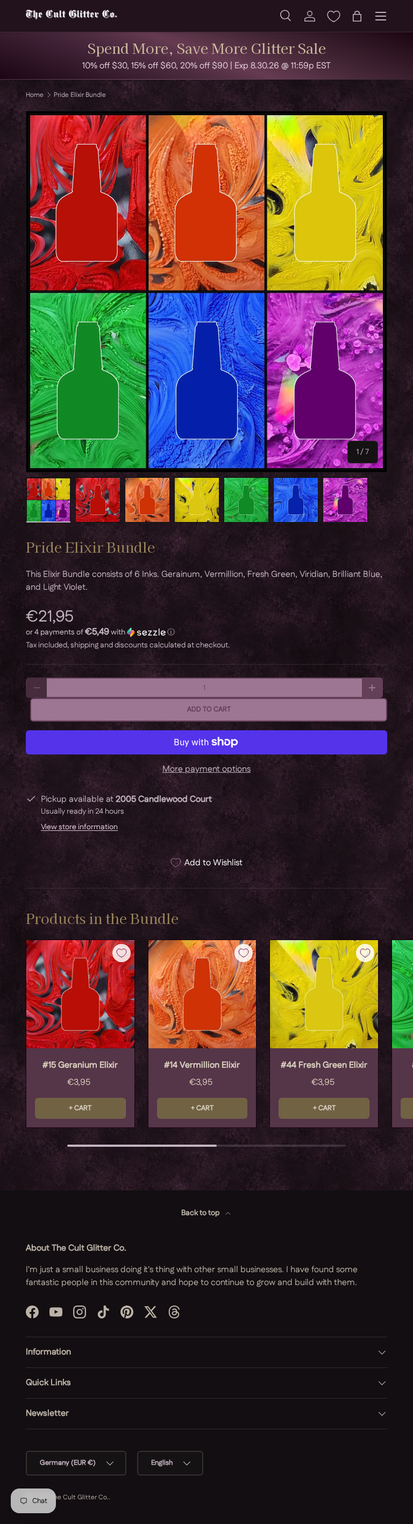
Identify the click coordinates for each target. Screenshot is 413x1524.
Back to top (201, 1213)
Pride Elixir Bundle (80, 95)
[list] (206, 291)
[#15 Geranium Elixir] (80, 994)
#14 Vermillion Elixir (202, 1065)
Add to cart (209, 709)
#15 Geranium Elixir (80, 1065)
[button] (357, 16)
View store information (79, 827)
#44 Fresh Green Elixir (324, 1065)
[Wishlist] (333, 16)
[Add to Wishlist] (121, 953)
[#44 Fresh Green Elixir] (324, 994)
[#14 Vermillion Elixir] (202, 994)
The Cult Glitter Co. (79, 1497)
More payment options (206, 769)
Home (35, 95)
